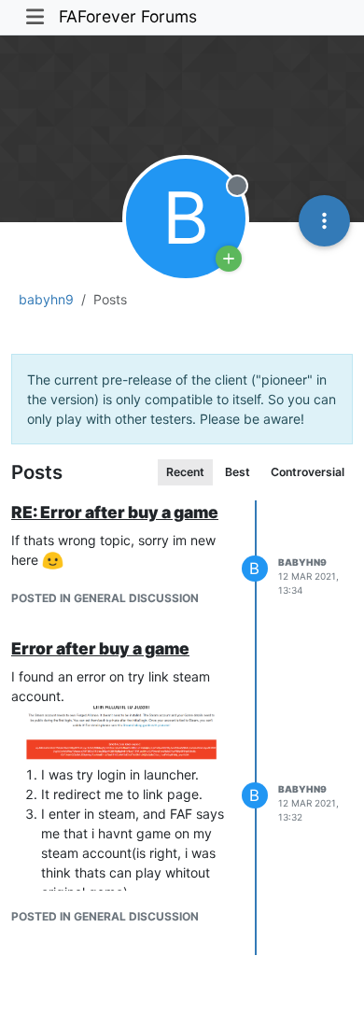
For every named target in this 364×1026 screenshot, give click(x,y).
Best (237, 472)
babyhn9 (302, 562)
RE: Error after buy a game (114, 512)
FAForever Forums (128, 16)
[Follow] (229, 259)
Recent (185, 472)
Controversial (307, 472)
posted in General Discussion (105, 598)
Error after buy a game (100, 648)
